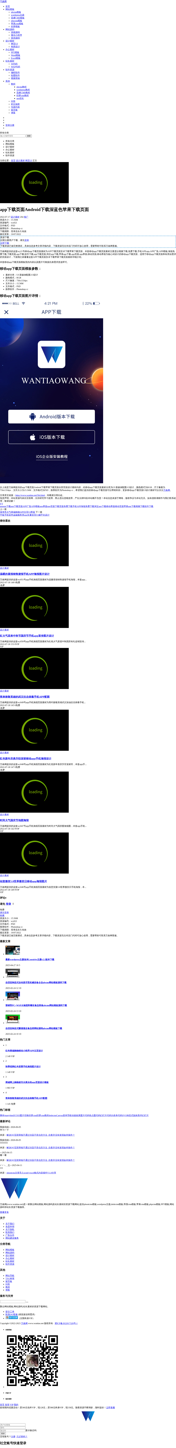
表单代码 (117, 1115)
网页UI (14, 44)
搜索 (29, 136)
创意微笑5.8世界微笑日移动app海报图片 (23, 881)
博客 (13, 113)
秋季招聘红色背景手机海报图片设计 (23, 1066)
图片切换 (24, 1115)
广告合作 (10, 1235)
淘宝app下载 (100, 506)
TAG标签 (10, 1278)
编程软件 (15, 72)
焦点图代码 (94, 1115)
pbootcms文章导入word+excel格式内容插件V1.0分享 (31, 1173)
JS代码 (14, 64)
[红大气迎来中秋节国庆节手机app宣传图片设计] (34, 627)
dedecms (52, 1115)
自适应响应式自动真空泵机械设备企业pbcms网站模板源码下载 (36, 982)
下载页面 (59, 506)
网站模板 (10, 9)
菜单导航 (67, 1115)
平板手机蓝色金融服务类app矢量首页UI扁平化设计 (25, 515)
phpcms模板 (16, 21)
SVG (124, 1115)
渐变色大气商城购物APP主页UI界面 (17, 512)
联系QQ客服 (12, 1314)
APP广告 (27, 506)
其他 (8, 81)
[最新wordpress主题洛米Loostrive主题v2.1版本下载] (13, 954)
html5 (12, 1115)
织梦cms (33, 1115)
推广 (26, 217)
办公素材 (10, 49)
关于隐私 (10, 1229)
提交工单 (10, 1311)
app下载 (7, 506)
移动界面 (110, 506)
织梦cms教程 (22, 95)
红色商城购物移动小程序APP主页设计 (24, 1050)
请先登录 (4, 912)
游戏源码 (15, 32)
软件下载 (149, 506)
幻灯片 (145, 1115)
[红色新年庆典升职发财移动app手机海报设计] (34, 750)
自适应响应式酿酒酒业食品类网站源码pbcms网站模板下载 (34, 1028)
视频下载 (140, 506)
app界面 (43, 506)
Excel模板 (15, 58)
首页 (8, 6)
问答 (13, 101)
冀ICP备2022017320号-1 (66, 1323)
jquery (7, 1115)
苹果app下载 (130, 506)
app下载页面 (17, 506)
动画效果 (76, 1115)
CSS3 (17, 1115)
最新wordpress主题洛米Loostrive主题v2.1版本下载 (30, 959)
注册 (13, 1436)
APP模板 (35, 506)
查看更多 (4, 1212)
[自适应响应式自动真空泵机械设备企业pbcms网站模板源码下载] (13, 977)
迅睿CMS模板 (17, 18)
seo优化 (20, 98)
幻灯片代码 (105, 1115)
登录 (26, 240)
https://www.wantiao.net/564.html (30, 495)
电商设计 (15, 46)
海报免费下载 (87, 506)
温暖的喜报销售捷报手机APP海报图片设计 (25, 574)
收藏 (2, 915)
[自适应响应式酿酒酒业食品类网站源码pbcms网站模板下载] (13, 1023)
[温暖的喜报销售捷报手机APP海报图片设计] (34, 565)
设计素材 (10, 41)
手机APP (76, 506)
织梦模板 (15, 26)
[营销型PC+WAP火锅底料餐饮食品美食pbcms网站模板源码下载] (13, 1000)
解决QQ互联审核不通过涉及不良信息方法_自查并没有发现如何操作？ (41, 1135)
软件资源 (10, 69)
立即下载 (4, 243)
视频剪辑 (15, 78)
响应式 (130, 1115)
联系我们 (10, 1232)
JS (112, 1115)
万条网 (3, 1)
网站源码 (10, 29)
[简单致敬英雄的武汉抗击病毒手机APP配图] (34, 688)
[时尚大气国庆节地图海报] (34, 812)
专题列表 (15, 107)
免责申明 (10, 1226)
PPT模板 (15, 52)
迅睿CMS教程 (23, 92)
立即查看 (110, 1407)
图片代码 (84, 1115)
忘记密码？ (22, 1436)
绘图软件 (15, 75)
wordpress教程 (23, 90)
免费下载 (68, 506)
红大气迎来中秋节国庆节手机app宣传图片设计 (27, 635)
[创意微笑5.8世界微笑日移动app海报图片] (34, 873)
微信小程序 (16, 35)
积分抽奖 (15, 104)
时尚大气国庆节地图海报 (14, 820)
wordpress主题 (17, 15)
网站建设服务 (12, 1238)
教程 (13, 84)
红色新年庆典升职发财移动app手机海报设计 (25, 758)
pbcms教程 (21, 87)
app (1, 506)
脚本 (2, 1115)
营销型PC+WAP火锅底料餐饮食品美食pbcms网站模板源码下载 (36, 1005)
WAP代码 (15, 67)
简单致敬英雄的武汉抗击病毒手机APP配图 (25, 696)
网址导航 (10, 1275)
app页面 (51, 506)
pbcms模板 (16, 12)
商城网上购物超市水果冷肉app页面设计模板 (27, 1082)
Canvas (59, 1115)
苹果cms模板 (17, 23)
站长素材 (10, 61)
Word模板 (15, 55)
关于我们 (10, 1224)
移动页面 (119, 506)
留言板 (14, 110)
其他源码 (15, 38)
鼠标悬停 (137, 1115)
